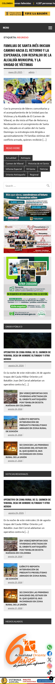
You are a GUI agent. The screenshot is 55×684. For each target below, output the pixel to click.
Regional (34, 174)
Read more (13, 147)
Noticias (44, 169)
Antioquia (25, 157)
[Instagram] (49, 665)
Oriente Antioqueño (15, 174)
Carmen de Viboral (15, 163)
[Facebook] (49, 653)
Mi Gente (30, 169)
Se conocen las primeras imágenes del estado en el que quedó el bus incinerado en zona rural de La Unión (27, 450)
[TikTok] (49, 672)
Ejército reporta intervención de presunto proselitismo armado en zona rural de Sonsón (26, 425)
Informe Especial (14, 169)
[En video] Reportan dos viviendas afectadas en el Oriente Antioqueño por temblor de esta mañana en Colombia (27, 399)
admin (32, 72)
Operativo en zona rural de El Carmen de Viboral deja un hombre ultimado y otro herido (27, 356)
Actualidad (11, 157)
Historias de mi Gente (38, 163)
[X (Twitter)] (49, 659)
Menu (6, 27)
